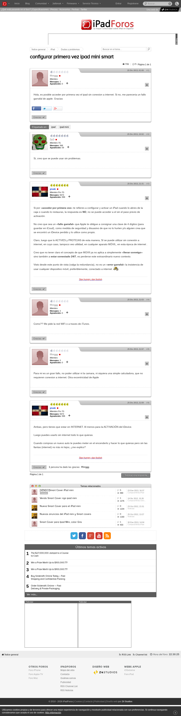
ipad (53, 127)
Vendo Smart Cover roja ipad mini (58, 498)
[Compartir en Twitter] (47, 108)
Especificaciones (40, 9)
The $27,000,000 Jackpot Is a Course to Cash (49, 554)
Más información (53, 712)
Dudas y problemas (70, 49)
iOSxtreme (129, 670)
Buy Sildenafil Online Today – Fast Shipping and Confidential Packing (48, 577)
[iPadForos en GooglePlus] (90, 535)
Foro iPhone (34, 670)
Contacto (88, 701)
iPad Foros (113, 25)
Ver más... (32, 594)
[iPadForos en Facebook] (82, 535)
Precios (54, 9)
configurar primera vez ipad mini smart (71, 57)
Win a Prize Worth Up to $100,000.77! (49, 563)
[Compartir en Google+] (57, 108)
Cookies (78, 701)
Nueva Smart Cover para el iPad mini (60, 506)
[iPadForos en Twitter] (74, 535)
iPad (53, 49)
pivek (53, 189)
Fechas (75, 9)
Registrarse (133, 3)
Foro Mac (33, 678)
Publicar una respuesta (136, 475)
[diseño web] (169, 9)
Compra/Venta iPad (136, 493)
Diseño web (112, 701)
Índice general (38, 49)
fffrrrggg (54, 76)
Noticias (131, 508)
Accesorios (64, 9)
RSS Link (126, 654)
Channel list (141, 654)
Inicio (17, 3)
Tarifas (84, 9)
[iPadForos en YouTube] (99, 535)
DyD (52, 139)
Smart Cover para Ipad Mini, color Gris (61, 522)
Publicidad (99, 701)
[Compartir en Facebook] (36, 108)
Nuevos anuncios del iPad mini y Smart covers (65, 514)
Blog (27, 3)
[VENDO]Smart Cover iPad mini (57, 490)
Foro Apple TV (36, 674)
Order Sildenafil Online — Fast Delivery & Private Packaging (46, 587)
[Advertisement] (51, 625)
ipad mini (64, 127)
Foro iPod (129, 674)
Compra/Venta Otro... (137, 500)
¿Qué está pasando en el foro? (16, 9)
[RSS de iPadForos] (107, 535)
